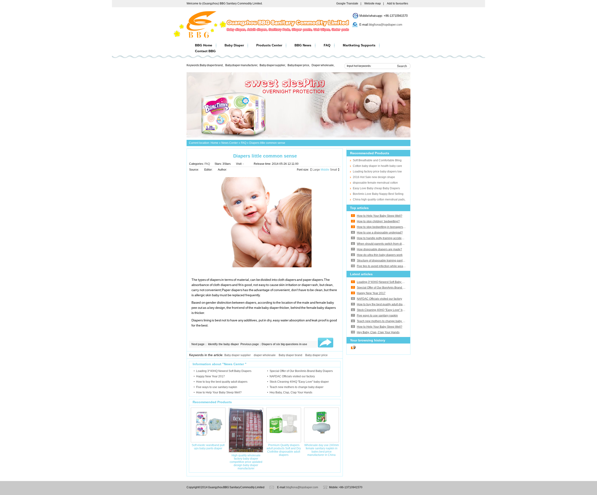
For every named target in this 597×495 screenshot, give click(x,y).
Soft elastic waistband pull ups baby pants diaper (208, 446)
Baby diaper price (298, 65)
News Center (229, 142)
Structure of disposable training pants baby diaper (388, 260)
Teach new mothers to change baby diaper (384, 321)
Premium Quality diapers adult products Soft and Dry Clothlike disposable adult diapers (284, 450)
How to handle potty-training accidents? (382, 238)
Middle (325, 169)
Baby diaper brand (211, 65)
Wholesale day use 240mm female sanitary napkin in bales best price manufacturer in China (321, 450)
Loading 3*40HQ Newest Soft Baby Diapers (384, 282)
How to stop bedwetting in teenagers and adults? (388, 227)
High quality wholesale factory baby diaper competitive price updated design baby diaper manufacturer (246, 462)
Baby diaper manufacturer (241, 65)
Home (214, 142)
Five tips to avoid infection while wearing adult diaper (390, 266)
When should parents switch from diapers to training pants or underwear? (403, 243)
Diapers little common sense (267, 142)
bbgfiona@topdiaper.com (385, 24)
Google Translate (347, 3)
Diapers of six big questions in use (284, 344)
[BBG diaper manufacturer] (298, 136)
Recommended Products (369, 153)
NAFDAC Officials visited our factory (379, 298)
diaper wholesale (265, 355)
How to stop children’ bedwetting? (378, 221)
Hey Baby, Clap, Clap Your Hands (378, 332)
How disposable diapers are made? (379, 249)
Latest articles (361, 274)
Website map (372, 3)
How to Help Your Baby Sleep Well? (379, 215)
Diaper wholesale (323, 65)
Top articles (359, 208)
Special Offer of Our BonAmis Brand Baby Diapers (388, 287)
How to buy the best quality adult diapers (382, 304)
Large (316, 169)
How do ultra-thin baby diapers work (380, 255)
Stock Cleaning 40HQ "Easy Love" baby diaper (386, 310)
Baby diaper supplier (272, 65)
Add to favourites (397, 3)
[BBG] (201, 37)
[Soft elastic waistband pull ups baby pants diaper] (208, 441)
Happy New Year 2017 (371, 293)
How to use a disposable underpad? (380, 232)
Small (333, 169)
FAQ (243, 142)
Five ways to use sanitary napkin (377, 315)
